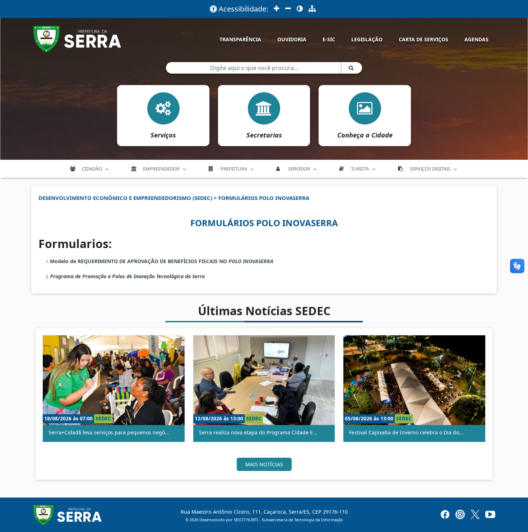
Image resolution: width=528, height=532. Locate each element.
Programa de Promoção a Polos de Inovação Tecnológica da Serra (127, 276)
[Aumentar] (276, 9)
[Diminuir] (288, 9)
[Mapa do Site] (312, 9)
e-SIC (329, 39)
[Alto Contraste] (300, 9)
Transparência (240, 39)
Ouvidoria (291, 39)
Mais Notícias (264, 464)
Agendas (476, 39)
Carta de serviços (423, 39)
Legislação (367, 39)
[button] (69, 373)
